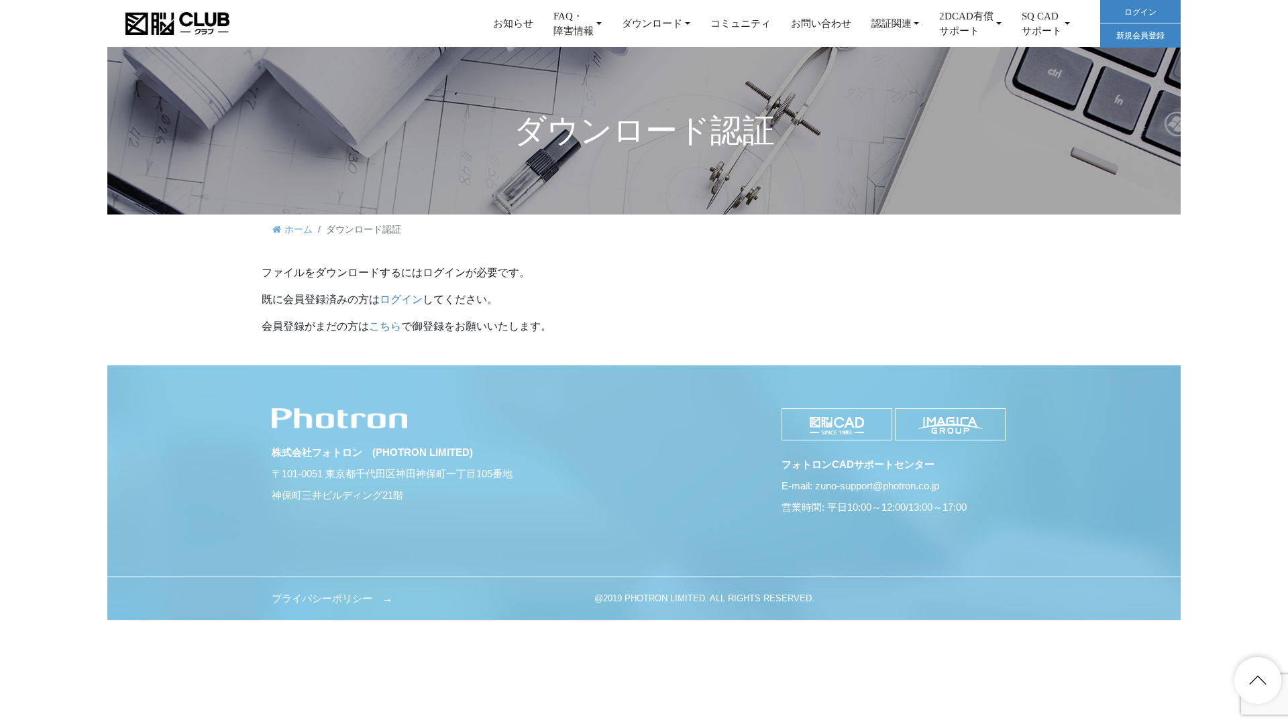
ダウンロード (652, 23)
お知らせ (513, 23)
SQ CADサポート (1042, 24)
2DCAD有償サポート (966, 24)
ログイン (1140, 12)
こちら (385, 326)
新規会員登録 (1140, 35)
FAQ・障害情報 (573, 24)
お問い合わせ (821, 23)
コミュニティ (740, 23)
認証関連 (891, 23)
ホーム (298, 229)
